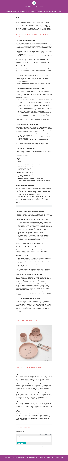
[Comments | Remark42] (34, 442)
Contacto (62, 457)
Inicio (17, 14)
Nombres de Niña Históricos (23, 11)
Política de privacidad (55, 457)
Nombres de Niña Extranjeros (36, 11)
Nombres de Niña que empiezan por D (23, 427)
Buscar (60, 11)
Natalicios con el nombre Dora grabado (28, 367)
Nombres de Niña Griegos (23, 14)
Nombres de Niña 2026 (34, 7)
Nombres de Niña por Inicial (11, 11)
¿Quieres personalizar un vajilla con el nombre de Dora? (28, 320)
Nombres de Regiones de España (50, 11)
